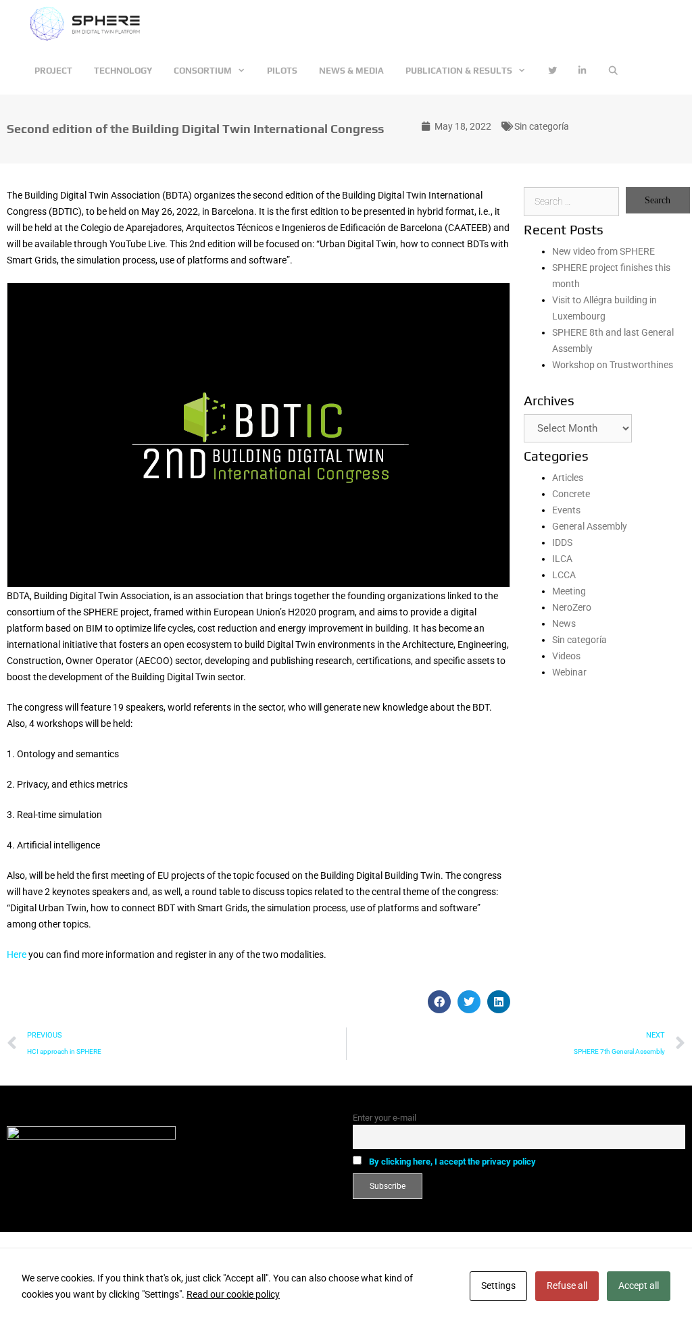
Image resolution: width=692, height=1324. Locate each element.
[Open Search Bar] (613, 71)
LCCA (564, 574)
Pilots (282, 71)
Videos (566, 656)
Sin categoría (541, 126)
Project (53, 71)
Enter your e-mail (384, 1118)
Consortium (203, 71)
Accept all (638, 1285)
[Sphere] (88, 23)
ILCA (562, 558)
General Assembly (589, 526)
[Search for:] (572, 201)
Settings (498, 1285)
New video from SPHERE (603, 251)
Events (566, 510)
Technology (123, 71)
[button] (439, 1001)
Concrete (571, 493)
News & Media (351, 71)
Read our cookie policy (233, 1294)
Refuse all (567, 1285)
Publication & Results (458, 71)
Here (16, 954)
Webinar (569, 672)
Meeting (569, 591)
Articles (567, 477)
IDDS (562, 542)
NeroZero (571, 607)
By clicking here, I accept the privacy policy (452, 1161)
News (564, 623)
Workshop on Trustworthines (612, 364)
